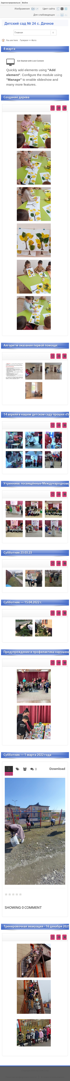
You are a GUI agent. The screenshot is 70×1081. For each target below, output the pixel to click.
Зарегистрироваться (10, 3)
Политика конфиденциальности (21, 1077)
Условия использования (52, 1077)
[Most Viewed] (58, 108)
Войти (25, 3)
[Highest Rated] (64, 108)
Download (57, 769)
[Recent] (52, 108)
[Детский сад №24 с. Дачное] (35, 22)
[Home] (4, 40)
